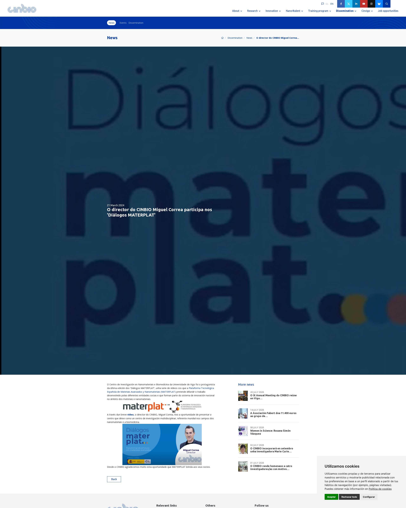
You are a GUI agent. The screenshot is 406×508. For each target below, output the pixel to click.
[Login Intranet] (394, 4)
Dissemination (135, 22)
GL (327, 3)
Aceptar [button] (331, 496)
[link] (380, 488)
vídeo (130, 414)
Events (123, 22)
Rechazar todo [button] (349, 496)
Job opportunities (388, 10)
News (112, 22)
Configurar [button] (369, 496)
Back (114, 479)
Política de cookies (380, 488)
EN (331, 3)
